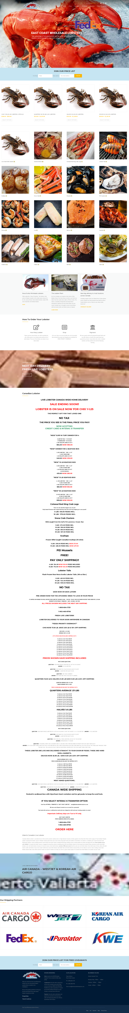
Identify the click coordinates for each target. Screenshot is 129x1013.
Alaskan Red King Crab (57, 1009)
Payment (76, 6)
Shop (70, 6)
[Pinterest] (106, 3)
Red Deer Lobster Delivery (85, 1007)
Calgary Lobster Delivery (47, 1009)
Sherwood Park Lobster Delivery (60, 1007)
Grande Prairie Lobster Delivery (35, 1009)
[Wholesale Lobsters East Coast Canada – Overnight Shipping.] (31, 5)
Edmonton (41, 1007)
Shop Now (27, 374)
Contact (104, 6)
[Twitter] (101, 3)
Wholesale (84, 6)
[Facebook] (103, 3)
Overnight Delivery (86, 307)
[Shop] (35, 282)
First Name (35, 75)
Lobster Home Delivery (48, 1007)
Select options (6, 119)
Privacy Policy (25, 996)
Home (58, 6)
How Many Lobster (36, 332)
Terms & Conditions (26, 999)
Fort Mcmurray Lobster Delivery (73, 1007)
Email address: (56, 75)
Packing (92, 6)
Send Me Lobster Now (31, 883)
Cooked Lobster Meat (67, 1009)
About (64, 6)
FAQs (98, 6)
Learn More (54, 310)
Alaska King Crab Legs (95, 1007)
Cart (90, 1010)
